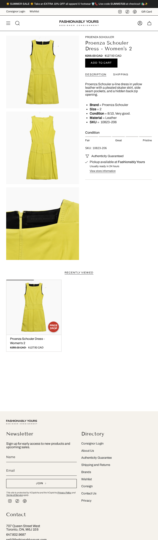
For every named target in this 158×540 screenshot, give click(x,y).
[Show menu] (8, 23)
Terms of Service (14, 495)
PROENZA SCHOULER (99, 37)
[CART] (149, 23)
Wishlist (34, 11)
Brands (86, 472)
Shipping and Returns (95, 464)
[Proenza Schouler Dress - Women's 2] (33, 307)
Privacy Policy (64, 492)
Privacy (86, 500)
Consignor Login (15, 11)
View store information (103, 171)
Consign (87, 486)
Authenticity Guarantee (96, 457)
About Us (87, 450)
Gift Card (146, 11)
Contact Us (88, 493)
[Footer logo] (21, 422)
